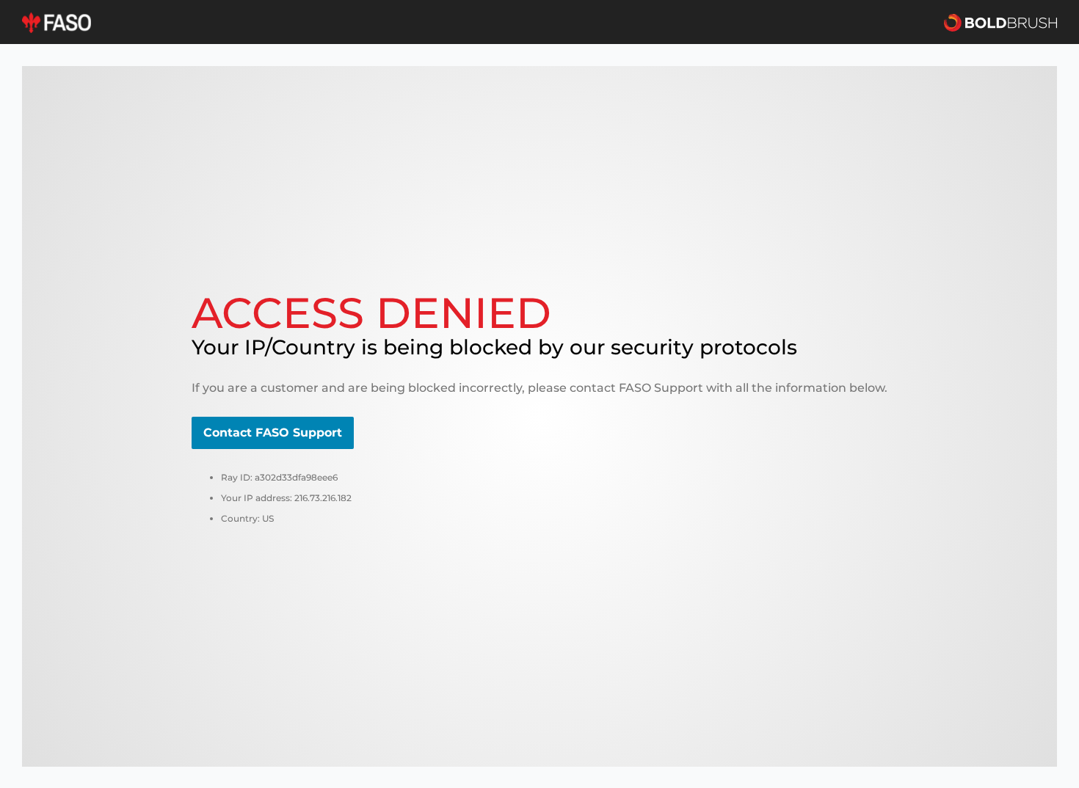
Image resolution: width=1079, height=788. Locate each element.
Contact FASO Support (272, 432)
